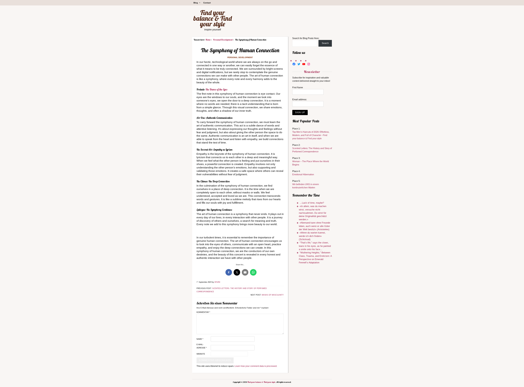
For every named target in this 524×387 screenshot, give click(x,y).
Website (200, 354)
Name (199, 339)
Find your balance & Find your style (212, 18)
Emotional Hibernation (303, 174)
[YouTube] (303, 64)
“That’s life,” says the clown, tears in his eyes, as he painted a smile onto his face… (315, 246)
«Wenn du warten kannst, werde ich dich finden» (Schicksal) (312, 236)
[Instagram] (308, 64)
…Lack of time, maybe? (312, 203)
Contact (207, 3)
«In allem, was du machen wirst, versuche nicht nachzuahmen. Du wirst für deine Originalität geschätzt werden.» (313, 213)
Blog (195, 3)
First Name (297, 87)
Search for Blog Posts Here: (305, 38)
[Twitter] (298, 64)
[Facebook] (294, 64)
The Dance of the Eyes (216, 89)
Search (325, 43)
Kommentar (203, 312)
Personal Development (240, 57)
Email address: (299, 99)
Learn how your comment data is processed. (256, 366)
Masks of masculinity (273, 295)
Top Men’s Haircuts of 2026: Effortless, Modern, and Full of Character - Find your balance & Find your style (310, 135)
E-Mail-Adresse (201, 346)
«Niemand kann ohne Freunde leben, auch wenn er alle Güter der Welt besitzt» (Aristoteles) (314, 226)
